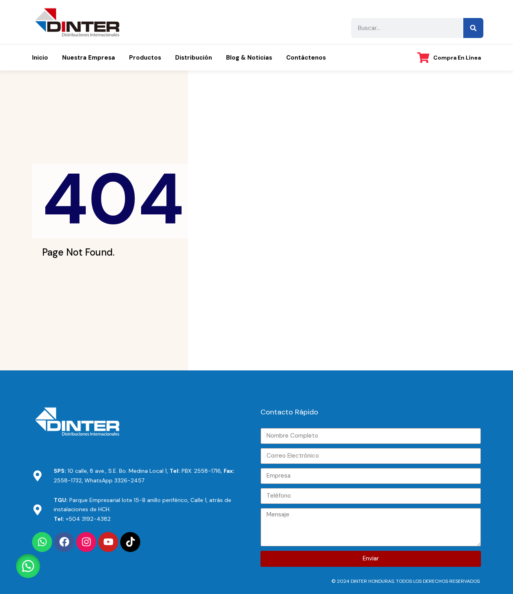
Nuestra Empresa (88, 58)
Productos (145, 58)
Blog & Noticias (249, 58)
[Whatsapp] (42, 542)
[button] (28, 566)
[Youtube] (108, 542)
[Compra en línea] (423, 58)
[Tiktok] (130, 542)
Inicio (40, 58)
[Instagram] (86, 542)
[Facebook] (64, 542)
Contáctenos (306, 58)
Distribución (193, 58)
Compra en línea (457, 57)
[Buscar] (473, 28)
